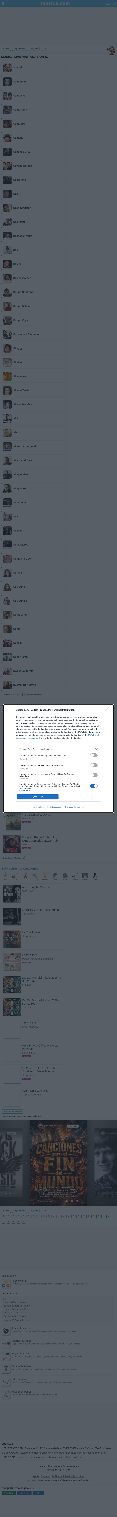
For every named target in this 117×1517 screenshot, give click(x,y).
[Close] (108, 710)
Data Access (55, 807)
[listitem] (58, 749)
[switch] (94, 755)
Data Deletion (39, 807)
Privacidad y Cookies (74, 807)
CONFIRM (38, 797)
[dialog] (58, 758)
